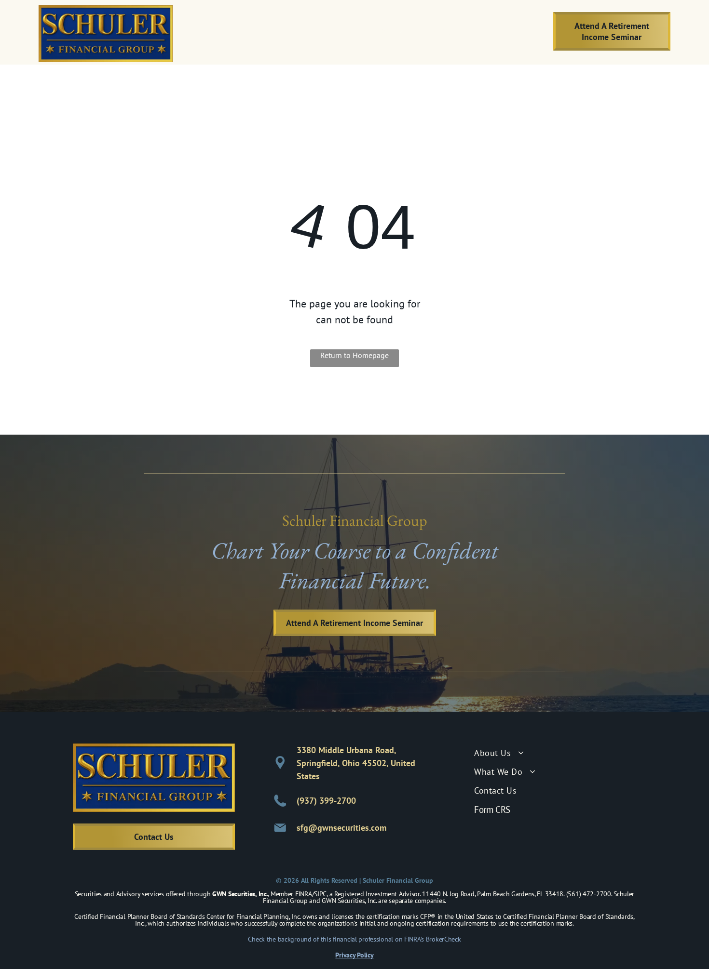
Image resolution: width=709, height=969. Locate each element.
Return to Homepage (354, 355)
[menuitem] (290, 31)
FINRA (303, 893)
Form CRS (492, 809)
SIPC (320, 893)
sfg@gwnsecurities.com (341, 827)
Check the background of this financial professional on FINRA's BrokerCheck (354, 939)
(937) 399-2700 (326, 800)
